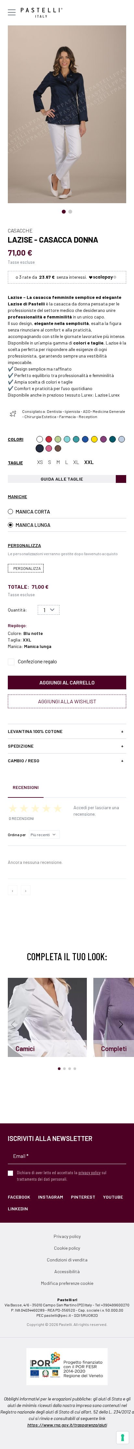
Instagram (50, 1197)
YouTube (113, 1197)
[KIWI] (57, 439)
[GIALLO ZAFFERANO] (94, 439)
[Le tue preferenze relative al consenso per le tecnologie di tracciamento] (122, 1437)
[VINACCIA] (103, 439)
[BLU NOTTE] (39, 448)
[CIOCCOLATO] (57, 448)
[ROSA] (48, 448)
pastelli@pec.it (57, 1315)
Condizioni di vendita (67, 1259)
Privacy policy (67, 1236)
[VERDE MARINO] (67, 439)
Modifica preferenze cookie (67, 1283)
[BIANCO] (39, 439)
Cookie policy (67, 1248)
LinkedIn (18, 1208)
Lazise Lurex (107, 395)
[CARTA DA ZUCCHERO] (85, 439)
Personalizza (27, 568)
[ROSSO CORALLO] (48, 439)
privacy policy (89, 1172)
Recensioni (26, 787)
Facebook (19, 1197)
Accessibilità (67, 1271)
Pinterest (83, 1197)
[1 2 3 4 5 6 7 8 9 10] (49, 610)
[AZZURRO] (121, 439)
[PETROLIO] (112, 439)
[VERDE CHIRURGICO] (76, 439)
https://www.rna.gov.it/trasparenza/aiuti (67, 1425)
